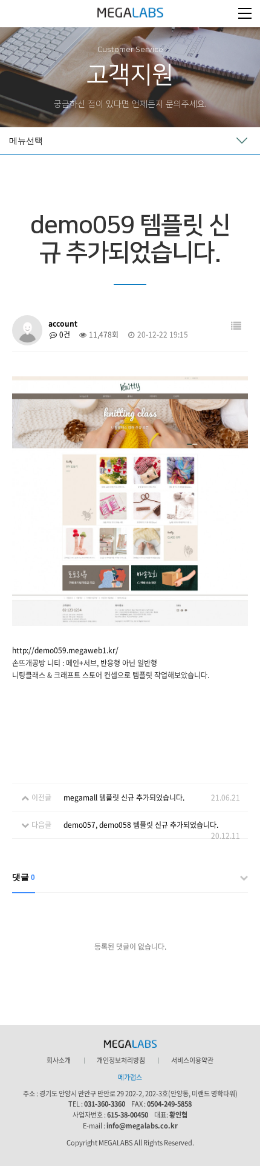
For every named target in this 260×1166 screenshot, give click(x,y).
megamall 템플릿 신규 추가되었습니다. (123, 797)
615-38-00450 (127, 1115)
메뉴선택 (26, 140)
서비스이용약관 (192, 1060)
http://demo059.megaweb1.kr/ (65, 650)
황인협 (178, 1115)
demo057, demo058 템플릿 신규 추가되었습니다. (140, 824)
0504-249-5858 (169, 1104)
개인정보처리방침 (121, 1060)
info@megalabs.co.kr (142, 1126)
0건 (63, 334)
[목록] (236, 325)
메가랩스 (130, 13)
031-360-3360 (104, 1104)
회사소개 (59, 1060)
